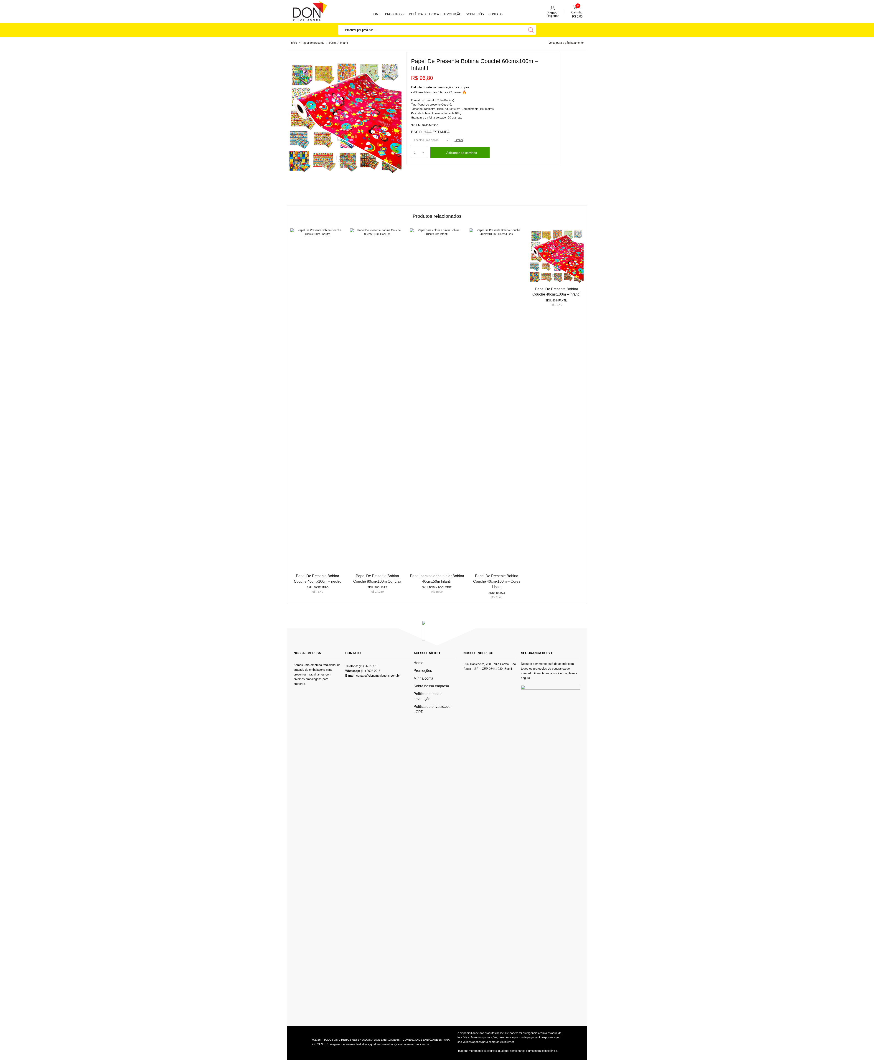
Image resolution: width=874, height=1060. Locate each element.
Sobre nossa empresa (431, 686)
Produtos (393, 14)
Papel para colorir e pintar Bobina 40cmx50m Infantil (437, 578)
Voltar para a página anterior (566, 42)
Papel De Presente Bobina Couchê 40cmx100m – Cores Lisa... (496, 581)
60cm (332, 42)
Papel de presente (313, 42)
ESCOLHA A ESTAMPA (430, 132)
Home (375, 14)
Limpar (459, 140)
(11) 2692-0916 (370, 671)
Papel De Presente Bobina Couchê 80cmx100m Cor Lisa (377, 578)
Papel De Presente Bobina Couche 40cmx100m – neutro (317, 578)
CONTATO (495, 14)
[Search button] (531, 30)
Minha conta (423, 678)
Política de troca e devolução (435, 14)
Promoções (423, 671)
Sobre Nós (475, 14)
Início (293, 42)
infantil (344, 42)
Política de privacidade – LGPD (433, 709)
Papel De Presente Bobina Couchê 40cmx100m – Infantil (556, 291)
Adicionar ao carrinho (461, 152)
